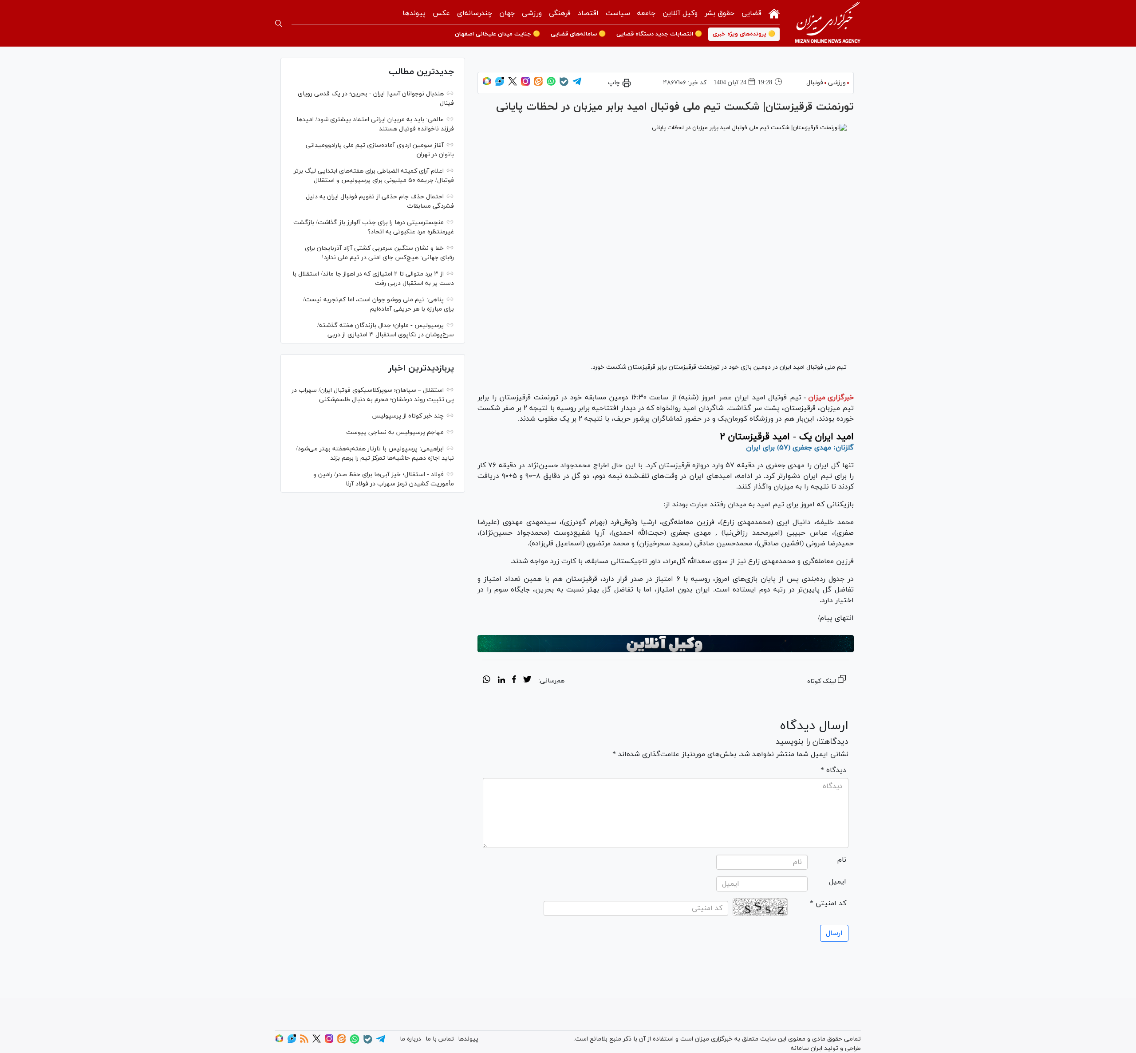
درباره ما (410, 1039)
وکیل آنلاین (680, 13)
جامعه (646, 13)
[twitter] (527, 681)
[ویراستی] (499, 84)
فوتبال (814, 83)
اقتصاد (588, 13)
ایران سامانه (806, 1048)
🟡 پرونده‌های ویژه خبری (744, 34)
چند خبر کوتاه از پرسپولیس (408, 416)
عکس (441, 13)
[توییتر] (512, 84)
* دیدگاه (833, 770)
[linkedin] (501, 680)
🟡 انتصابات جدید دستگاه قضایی (659, 34)
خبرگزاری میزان (831, 397)
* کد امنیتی (828, 903)
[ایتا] (538, 84)
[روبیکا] (486, 84)
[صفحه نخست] (774, 13)
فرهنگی (560, 13)
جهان (507, 13)
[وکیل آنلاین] (665, 644)
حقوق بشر (719, 13)
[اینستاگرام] (525, 84)
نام (841, 860)
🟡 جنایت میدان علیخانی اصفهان (497, 34)
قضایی (751, 13)
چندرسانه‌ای (474, 13)
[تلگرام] (576, 84)
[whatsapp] (486, 680)
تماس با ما (440, 1039)
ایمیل (837, 882)
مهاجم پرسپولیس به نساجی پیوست (395, 432)
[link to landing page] (827, 23)
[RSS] (304, 1041)
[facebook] (514, 680)
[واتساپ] (551, 84)
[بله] (564, 84)
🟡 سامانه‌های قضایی (578, 34)
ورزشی (532, 13)
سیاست (618, 13)
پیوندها (414, 13)
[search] (278, 23)
